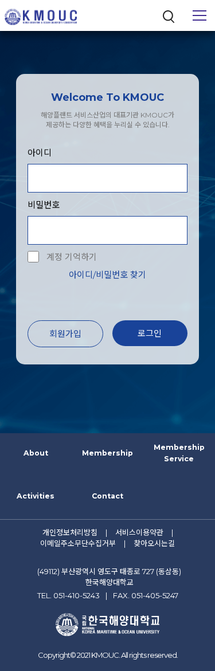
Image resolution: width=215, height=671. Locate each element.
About (36, 453)
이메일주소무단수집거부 (78, 543)
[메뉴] (199, 15)
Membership (107, 453)
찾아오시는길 (154, 543)
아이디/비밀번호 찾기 (107, 274)
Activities (35, 496)
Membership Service (179, 453)
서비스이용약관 (139, 532)
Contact (107, 496)
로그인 (150, 333)
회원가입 (65, 333)
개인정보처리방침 (69, 532)
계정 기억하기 (71, 257)
